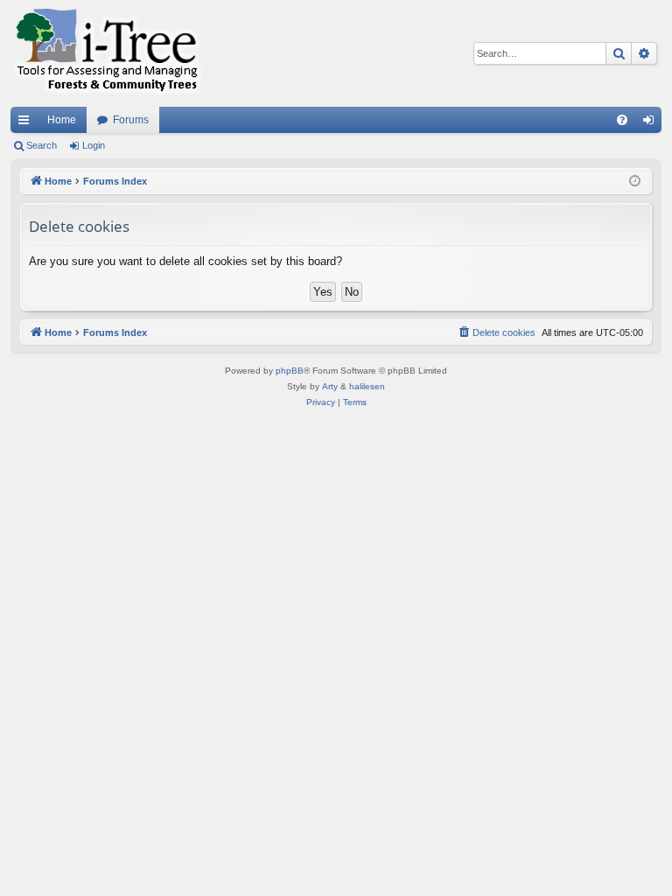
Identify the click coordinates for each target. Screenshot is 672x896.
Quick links (27, 123)
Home (61, 120)
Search (41, 145)
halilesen (367, 386)
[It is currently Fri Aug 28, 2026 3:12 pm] (634, 182)
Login (93, 145)
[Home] (106, 53)
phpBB (290, 370)
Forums (131, 120)
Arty (330, 386)
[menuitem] (622, 120)
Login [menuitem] (652, 123)
